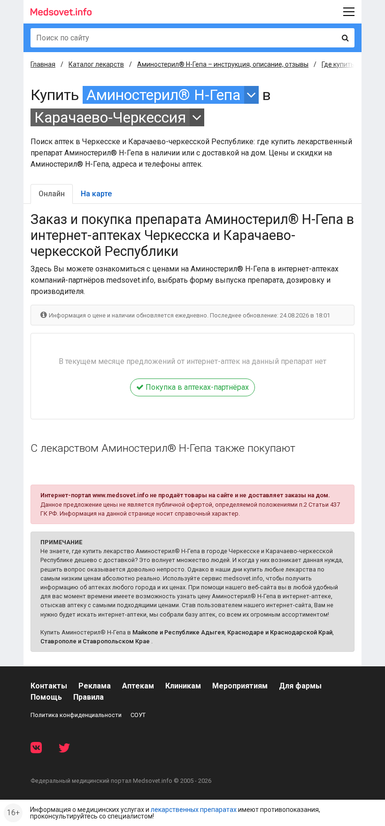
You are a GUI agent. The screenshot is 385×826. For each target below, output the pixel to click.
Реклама (94, 685)
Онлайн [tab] (51, 193)
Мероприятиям (240, 685)
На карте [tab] (96, 193)
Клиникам (183, 685)
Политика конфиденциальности (76, 714)
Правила (88, 697)
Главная (43, 64)
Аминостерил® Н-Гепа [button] (163, 95)
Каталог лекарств (96, 64)
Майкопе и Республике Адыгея (178, 632)
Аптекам (138, 685)
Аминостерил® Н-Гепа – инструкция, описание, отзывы (222, 64)
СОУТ (138, 714)
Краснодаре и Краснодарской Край (279, 632)
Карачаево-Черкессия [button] (110, 117)
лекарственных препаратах (194, 809)
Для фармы (300, 685)
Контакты (49, 685)
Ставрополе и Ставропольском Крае (95, 641)
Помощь (46, 697)
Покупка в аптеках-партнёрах (196, 387)
